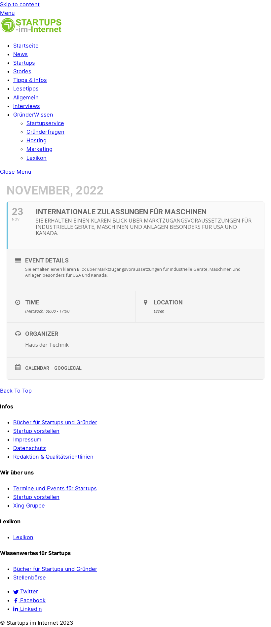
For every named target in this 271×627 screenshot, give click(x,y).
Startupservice (45, 123)
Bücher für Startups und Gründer (55, 422)
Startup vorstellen (36, 431)
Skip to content (20, 4)
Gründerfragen (45, 131)
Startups (24, 62)
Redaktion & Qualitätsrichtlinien (53, 456)
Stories (22, 71)
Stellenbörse (29, 577)
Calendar (37, 368)
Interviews (26, 106)
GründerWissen (33, 114)
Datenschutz (29, 448)
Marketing (39, 149)
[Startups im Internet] (31, 31)
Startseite (26, 45)
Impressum (27, 439)
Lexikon (36, 158)
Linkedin (30, 609)
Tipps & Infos (30, 80)
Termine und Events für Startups (55, 488)
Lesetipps (26, 88)
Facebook (32, 600)
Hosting (36, 140)
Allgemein (26, 97)
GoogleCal (68, 368)
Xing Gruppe (29, 505)
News (20, 54)
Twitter (28, 591)
